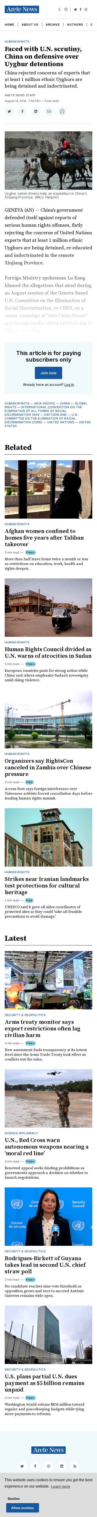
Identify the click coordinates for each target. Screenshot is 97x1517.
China (65, 403)
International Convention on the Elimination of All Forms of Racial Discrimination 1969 (43, 410)
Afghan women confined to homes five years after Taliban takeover (44, 538)
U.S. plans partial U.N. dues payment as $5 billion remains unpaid (44, 1383)
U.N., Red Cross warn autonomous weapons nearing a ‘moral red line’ (47, 1147)
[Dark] (60, 9)
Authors (75, 24)
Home (9, 24)
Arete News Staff (20, 95)
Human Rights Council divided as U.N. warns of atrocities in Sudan (48, 653)
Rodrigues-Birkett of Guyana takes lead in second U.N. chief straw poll (45, 1265)
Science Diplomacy (21, 1133)
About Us (30, 24)
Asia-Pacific (44, 403)
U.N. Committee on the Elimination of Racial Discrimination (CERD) (41, 418)
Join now (48, 373)
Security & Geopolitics (25, 1015)
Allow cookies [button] (22, 1508)
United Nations (60, 422)
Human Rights (17, 41)
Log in (69, 385)
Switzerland (55, 414)
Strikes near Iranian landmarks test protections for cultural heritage (47, 886)
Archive (53, 24)
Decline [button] (14, 1499)
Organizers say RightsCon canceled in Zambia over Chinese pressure (48, 768)
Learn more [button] (60, 1487)
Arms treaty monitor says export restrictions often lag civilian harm (42, 1029)
